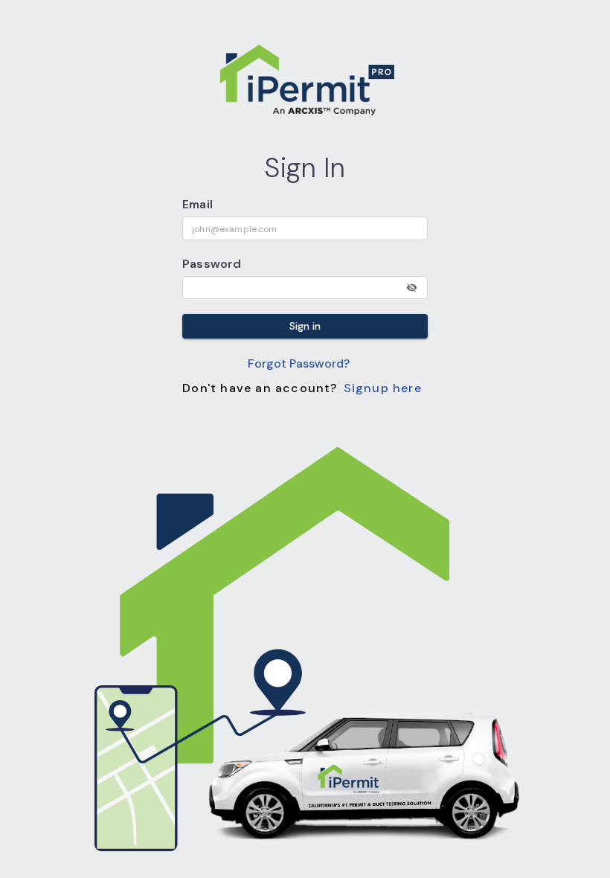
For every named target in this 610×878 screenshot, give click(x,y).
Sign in (305, 326)
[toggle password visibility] (411, 287)
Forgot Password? (299, 363)
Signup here (383, 388)
